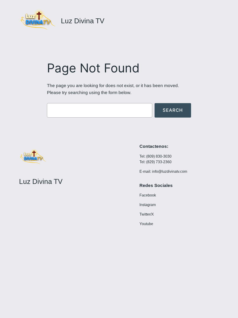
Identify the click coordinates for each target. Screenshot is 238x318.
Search (173, 110)
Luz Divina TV (82, 21)
